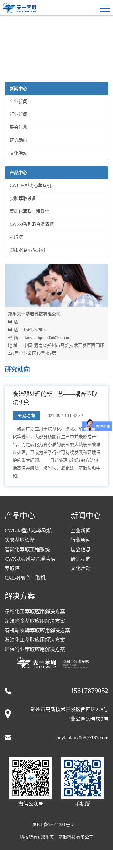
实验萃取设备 (23, 198)
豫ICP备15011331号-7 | (56, 824)
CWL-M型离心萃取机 (30, 185)
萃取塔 (16, 237)
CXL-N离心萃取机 (27, 250)
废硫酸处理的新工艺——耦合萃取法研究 (55, 398)
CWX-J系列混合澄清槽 (32, 224)
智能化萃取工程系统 (29, 211)
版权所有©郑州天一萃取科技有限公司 (57, 837)
